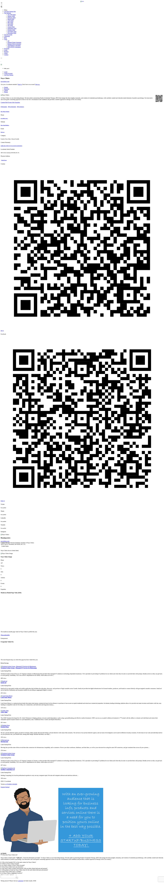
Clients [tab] (6, 90)
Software (2, 132)
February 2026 (11, 17)
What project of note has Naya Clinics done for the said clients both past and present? (25, 870)
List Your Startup (8, 75)
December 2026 (12, 33)
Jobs (13, 102)
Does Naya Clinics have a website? (11, 871)
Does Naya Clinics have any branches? (12, 867)
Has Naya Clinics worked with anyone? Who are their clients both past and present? (24, 868)
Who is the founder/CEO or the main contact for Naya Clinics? (19, 862)
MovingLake (4, 741)
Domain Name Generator (14, 42)
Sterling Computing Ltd (8, 769)
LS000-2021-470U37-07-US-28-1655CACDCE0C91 (11, 145)
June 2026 (10, 24)
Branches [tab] (6, 89)
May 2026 (10, 22)
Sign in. (20, 84)
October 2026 (11, 30)
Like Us (2, 330)
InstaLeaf (3, 682)
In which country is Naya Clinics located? (13, 865)
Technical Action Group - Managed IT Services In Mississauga (19, 668)
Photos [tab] (6, 92)
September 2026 (12, 28)
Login (5, 72)
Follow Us (3, 500)
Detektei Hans (5, 727)
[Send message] (17, 878)
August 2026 (11, 27)
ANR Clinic (4, 712)
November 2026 (12, 31)
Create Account (8, 73)
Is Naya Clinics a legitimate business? (12, 873)
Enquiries (17, 102)
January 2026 (11, 16)
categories (20, 881)
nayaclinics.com (5, 81)
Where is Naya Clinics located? (10, 863)
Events (10, 102)
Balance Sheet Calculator (14, 44)
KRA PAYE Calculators (14, 47)
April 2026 (10, 21)
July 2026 (10, 25)
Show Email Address (5, 125)
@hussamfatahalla (5, 635)
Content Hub (4, 102)
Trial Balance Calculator (14, 45)
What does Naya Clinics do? (10, 855)
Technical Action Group (8, 755)
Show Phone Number (5, 111)
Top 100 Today (12, 14)
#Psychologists (12, 106)
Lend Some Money (6, 697)
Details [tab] (6, 87)
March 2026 (11, 19)
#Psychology (20, 106)
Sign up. (37, 84)
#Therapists (4, 106)
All (8, 41)
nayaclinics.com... (4, 118)
